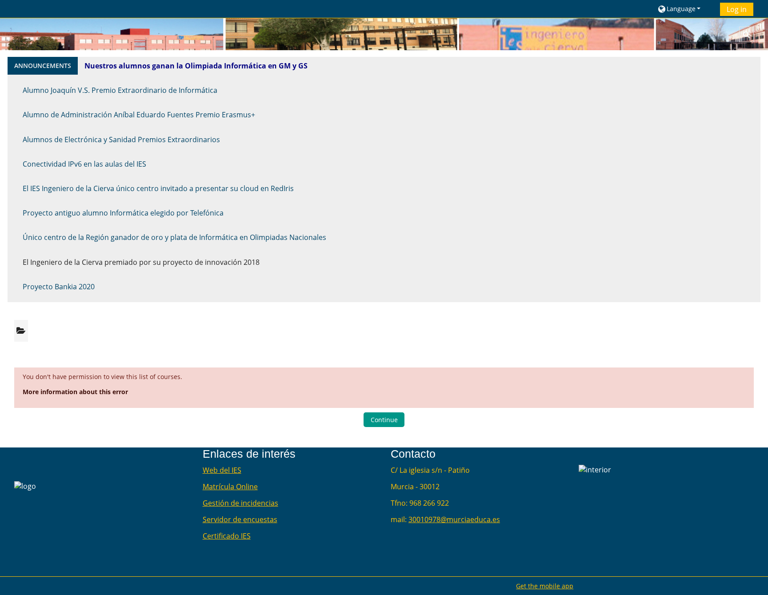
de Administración (82, 115)
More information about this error (75, 391)
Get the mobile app (544, 586)
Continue (384, 419)
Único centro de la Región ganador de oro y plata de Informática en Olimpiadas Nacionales (174, 237)
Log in (737, 9)
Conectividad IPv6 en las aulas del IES (84, 164)
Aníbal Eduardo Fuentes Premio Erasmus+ (184, 115)
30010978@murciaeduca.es (454, 519)
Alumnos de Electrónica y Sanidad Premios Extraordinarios (121, 139)
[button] (686, 9)
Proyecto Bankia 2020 (59, 287)
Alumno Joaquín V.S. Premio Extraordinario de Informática (120, 90)
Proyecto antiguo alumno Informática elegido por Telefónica (123, 213)
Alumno (37, 115)
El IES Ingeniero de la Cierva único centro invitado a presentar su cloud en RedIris (158, 188)
